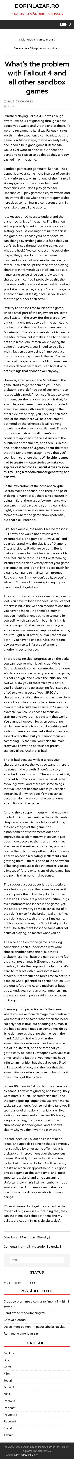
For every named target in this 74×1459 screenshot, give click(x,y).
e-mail (25, 1247)
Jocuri (11, 106)
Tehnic (8, 1435)
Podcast (10, 1408)
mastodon (39, 1247)
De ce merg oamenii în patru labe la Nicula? (34, 1327)
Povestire (10, 1415)
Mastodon (27, 1237)
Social (8, 1428)
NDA (7, 1394)
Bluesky (42, 1237)
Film (7, 1374)
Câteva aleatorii (15, 1320)
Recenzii (10, 1421)
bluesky (54, 1247)
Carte (8, 1367)
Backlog (9, 1353)
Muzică (9, 1387)
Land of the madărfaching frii (24, 1313)
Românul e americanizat (21, 1333)
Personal (10, 1401)
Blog (7, 1360)
